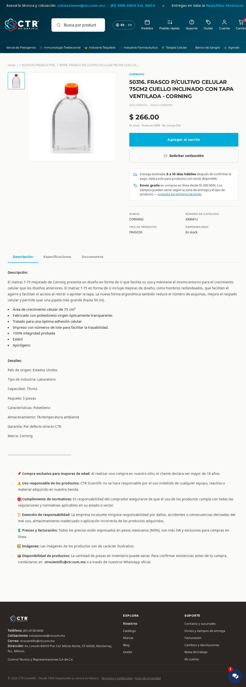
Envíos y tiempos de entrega (204, 631)
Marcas (128, 638)
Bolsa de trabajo (196, 652)
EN (130, 25)
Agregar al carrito (183, 139)
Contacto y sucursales (200, 623)
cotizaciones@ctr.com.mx (47, 635)
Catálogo (129, 631)
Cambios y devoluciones (201, 645)
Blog (126, 645)
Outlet (208, 28)
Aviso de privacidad (148, 678)
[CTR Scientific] (22, 25)
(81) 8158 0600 (33, 630)
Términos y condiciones (117, 678)
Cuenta (224, 28)
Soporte (191, 28)
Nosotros (130, 623)
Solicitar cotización (186, 156)
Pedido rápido (169, 28)
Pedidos (147, 28)
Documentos (92, 257)
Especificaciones (57, 257)
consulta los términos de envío (179, 194)
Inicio (12, 65)
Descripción (23, 257)
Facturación (192, 638)
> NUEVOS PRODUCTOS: (37, 65)
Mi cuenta (191, 659)
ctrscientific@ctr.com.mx (37, 641)
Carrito (241, 24)
